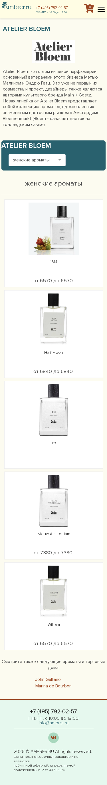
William (54, 624)
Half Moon (53, 352)
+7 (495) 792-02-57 (52, 8)
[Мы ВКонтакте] (53, 737)
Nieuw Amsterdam (53, 533)
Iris (53, 443)
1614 (53, 261)
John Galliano (48, 679)
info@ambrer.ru (53, 723)
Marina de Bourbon (53, 686)
